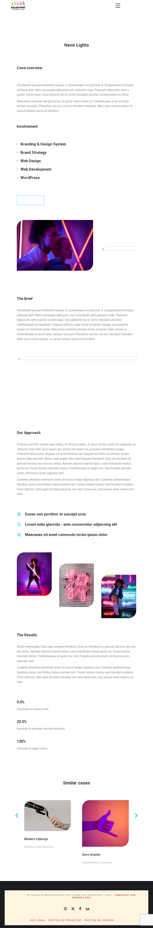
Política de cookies (99, 920)
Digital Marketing (44, 846)
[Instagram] (65, 908)
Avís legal (38, 920)
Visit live (28, 200)
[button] (118, 6)
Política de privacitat (65, 920)
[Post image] (47, 815)
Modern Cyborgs (36, 839)
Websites (107, 862)
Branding (29, 846)
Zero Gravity (91, 854)
